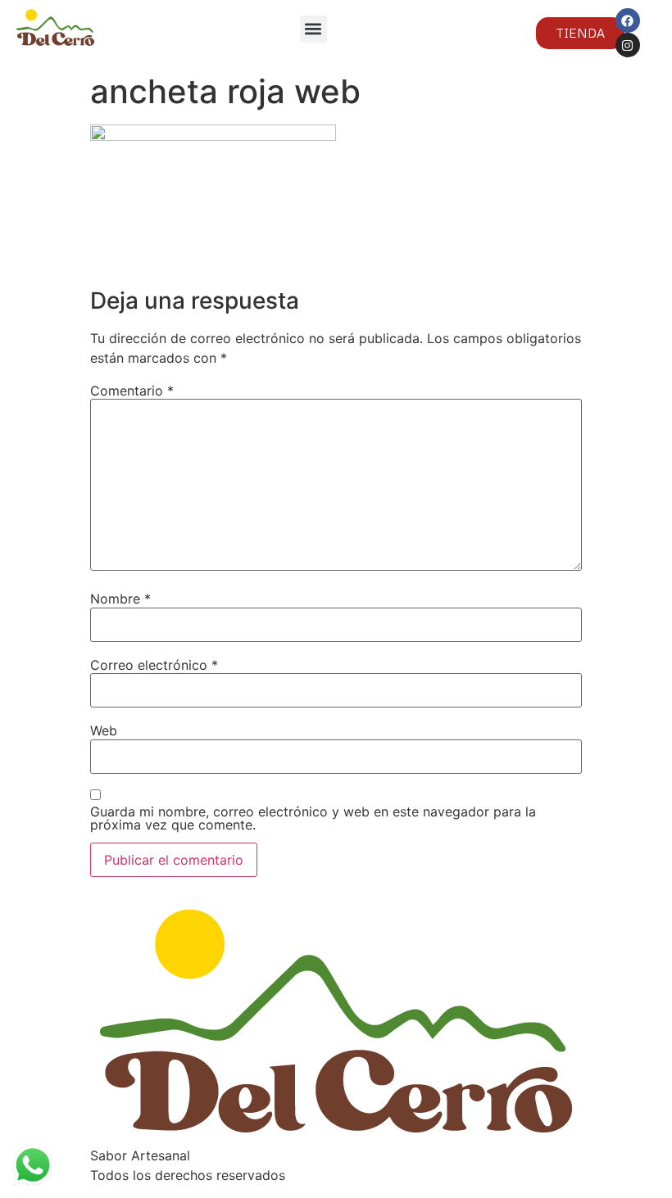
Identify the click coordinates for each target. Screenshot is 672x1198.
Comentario (132, 390)
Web (103, 730)
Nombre (120, 598)
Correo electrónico (154, 664)
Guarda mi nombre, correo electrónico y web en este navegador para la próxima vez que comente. (313, 818)
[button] (313, 29)
